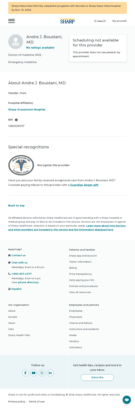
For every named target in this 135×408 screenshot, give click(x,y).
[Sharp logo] (67, 21)
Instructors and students (84, 329)
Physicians (75, 316)
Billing (73, 267)
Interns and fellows (80, 323)
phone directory (28, 282)
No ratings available (40, 47)
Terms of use (36, 401)
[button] (11, 21)
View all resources (80, 292)
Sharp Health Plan (19, 335)
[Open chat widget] (127, 400)
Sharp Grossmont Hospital (26, 109)
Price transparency (80, 273)
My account (119, 20)
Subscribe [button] (97, 377)
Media (72, 335)
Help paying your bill (81, 280)
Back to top (16, 205)
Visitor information (80, 261)
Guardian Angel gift (84, 185)
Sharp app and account (83, 255)
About (11, 310)
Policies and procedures (83, 286)
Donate (12, 316)
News (11, 323)
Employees (75, 310)
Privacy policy (16, 401)
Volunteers (75, 347)
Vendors (74, 341)
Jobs (11, 329)
